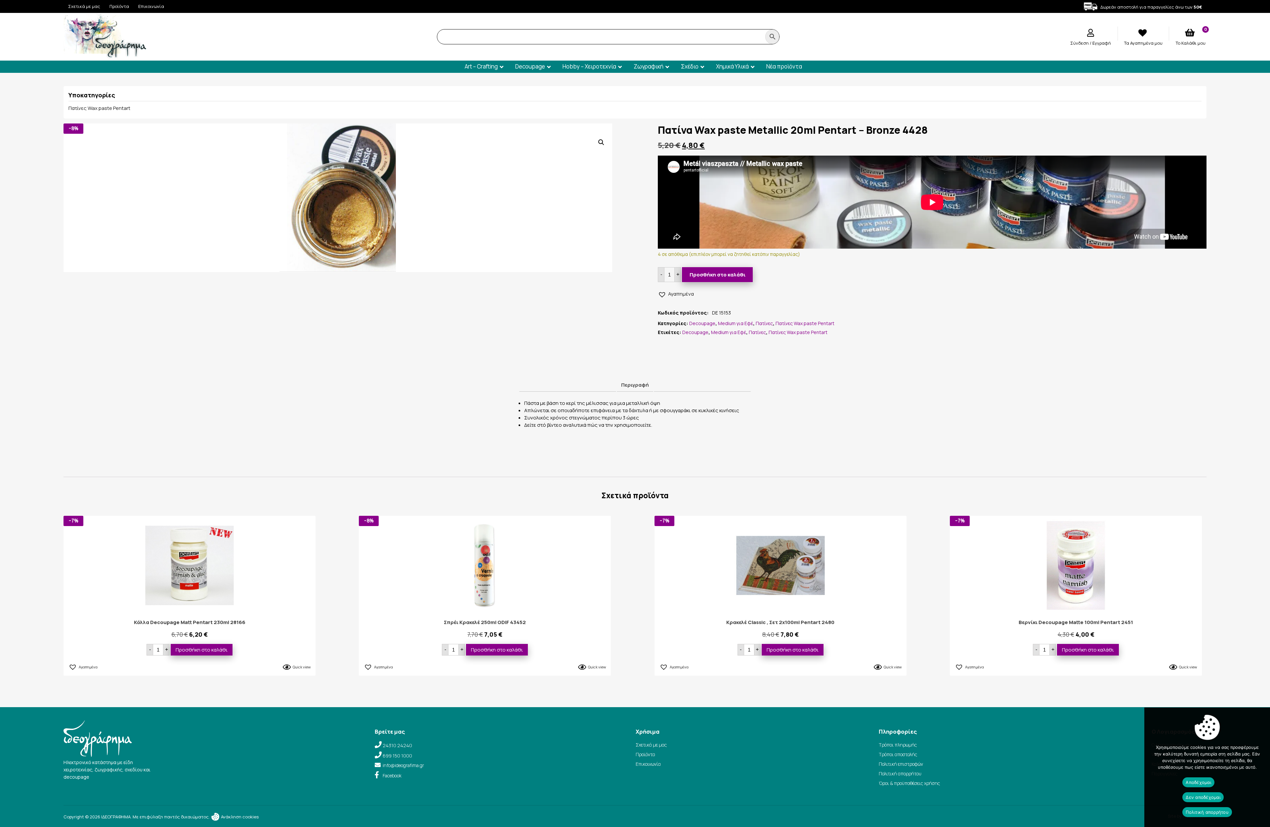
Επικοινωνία (151, 6)
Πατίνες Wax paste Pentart (99, 108)
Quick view (302, 666)
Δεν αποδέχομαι (1203, 797)
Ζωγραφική (648, 66)
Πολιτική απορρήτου (900, 773)
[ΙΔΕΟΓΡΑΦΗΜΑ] (105, 55)
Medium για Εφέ (735, 323)
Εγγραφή (1101, 43)
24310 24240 (397, 745)
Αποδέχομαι (1198, 782)
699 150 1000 (397, 756)
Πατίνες (764, 323)
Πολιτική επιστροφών (901, 764)
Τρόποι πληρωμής (898, 745)
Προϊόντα (119, 6)
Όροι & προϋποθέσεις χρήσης (909, 783)
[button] (601, 142)
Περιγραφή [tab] (635, 384)
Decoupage (530, 66)
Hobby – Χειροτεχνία (589, 66)
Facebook (392, 775)
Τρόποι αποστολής (898, 754)
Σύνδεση (1080, 43)
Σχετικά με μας (84, 6)
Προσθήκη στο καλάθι (717, 274)
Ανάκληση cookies (239, 817)
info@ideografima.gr (403, 765)
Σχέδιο (689, 66)
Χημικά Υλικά (732, 66)
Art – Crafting (481, 66)
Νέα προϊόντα (784, 66)
